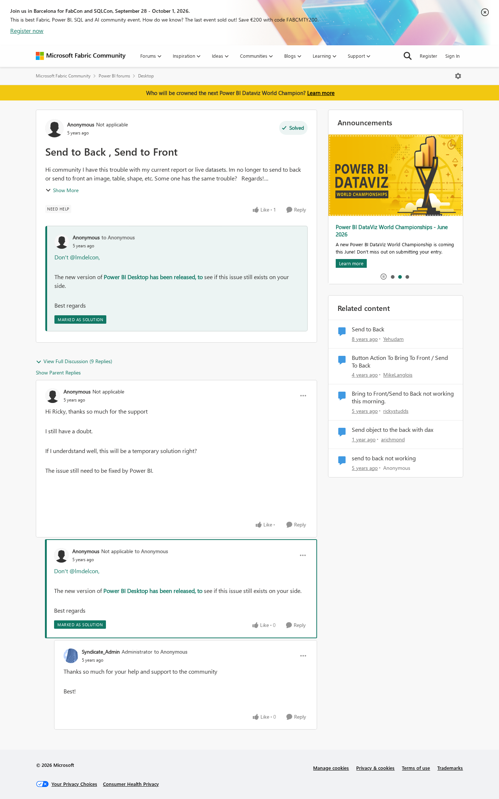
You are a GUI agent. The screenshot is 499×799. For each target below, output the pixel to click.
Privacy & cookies (375, 768)
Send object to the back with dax (392, 429)
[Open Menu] (458, 76)
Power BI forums (114, 76)
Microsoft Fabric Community (63, 76)
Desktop (146, 76)
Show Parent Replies (58, 372)
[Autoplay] (383, 276)
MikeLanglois (397, 374)
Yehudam (393, 338)
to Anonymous (118, 237)
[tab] (392, 276)
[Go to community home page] (81, 56)
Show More (66, 190)
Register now (26, 30)
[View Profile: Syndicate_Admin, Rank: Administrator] (71, 655)
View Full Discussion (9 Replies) (77, 361)
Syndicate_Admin (101, 651)
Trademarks (450, 768)
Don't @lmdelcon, (77, 257)
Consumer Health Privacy (131, 784)
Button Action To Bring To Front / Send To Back (400, 361)
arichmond (393, 439)
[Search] (407, 56)
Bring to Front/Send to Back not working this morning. (403, 397)
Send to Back (368, 329)
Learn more (321, 92)
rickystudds (395, 410)
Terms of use (416, 768)
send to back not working (384, 458)
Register (428, 56)
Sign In (452, 56)
